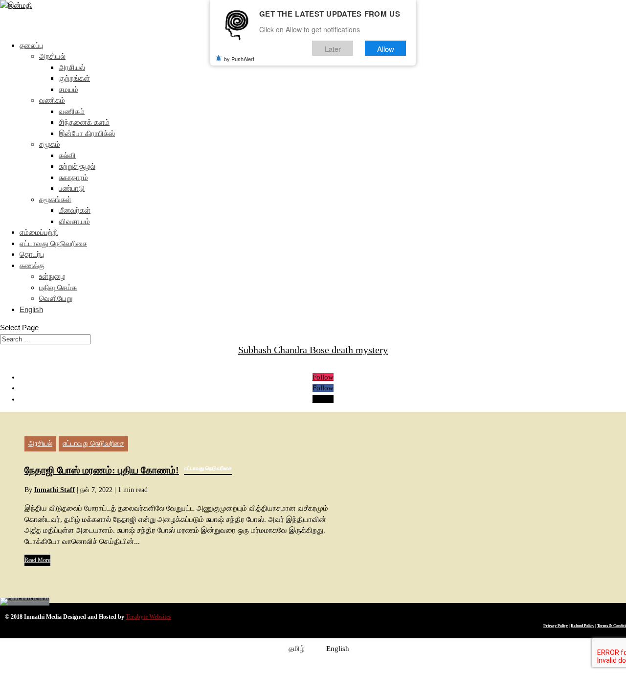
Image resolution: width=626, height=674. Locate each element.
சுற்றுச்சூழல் (77, 166)
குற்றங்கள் (74, 78)
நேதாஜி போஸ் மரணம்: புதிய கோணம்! (128, 470)
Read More (37, 560)
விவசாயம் (74, 221)
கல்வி (67, 155)
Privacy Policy (555, 626)
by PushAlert (239, 59)
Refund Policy (582, 626)
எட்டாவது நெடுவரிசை (53, 243)
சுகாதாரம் (73, 177)
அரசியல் (52, 56)
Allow (385, 48)
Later (333, 48)
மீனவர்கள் (74, 210)
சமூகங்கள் (55, 199)
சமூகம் (49, 144)
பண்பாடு (72, 188)
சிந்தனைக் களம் (84, 122)
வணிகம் (52, 100)
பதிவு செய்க (58, 287)
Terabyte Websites (148, 617)
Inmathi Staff (54, 490)
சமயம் (68, 89)
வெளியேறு (55, 298)
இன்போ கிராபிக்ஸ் (87, 133)
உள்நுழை (52, 276)
